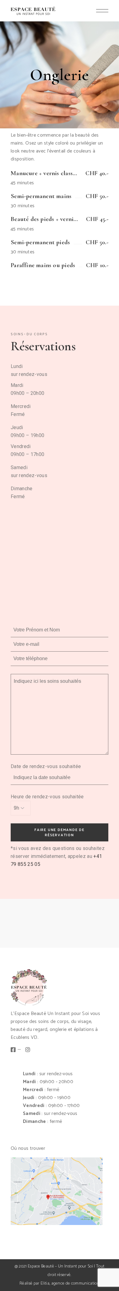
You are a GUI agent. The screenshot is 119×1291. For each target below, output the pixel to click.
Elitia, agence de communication (70, 1283)
